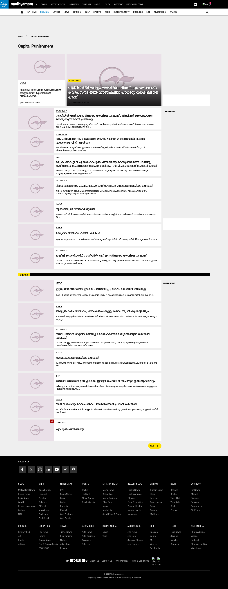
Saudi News (66, 494)
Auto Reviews (88, 536)
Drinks (173, 494)
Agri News (132, 532)
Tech (173, 526)
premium (44, 12)
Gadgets (174, 544)
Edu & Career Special (48, 544)
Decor (153, 506)
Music (105, 506)
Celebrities (107, 494)
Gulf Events (65, 518)
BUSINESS (196, 484)
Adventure (65, 544)
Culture (22, 526)
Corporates (196, 506)
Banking (195, 502)
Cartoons (43, 514)
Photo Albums (198, 532)
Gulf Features (66, 514)
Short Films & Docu (112, 514)
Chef (172, 506)
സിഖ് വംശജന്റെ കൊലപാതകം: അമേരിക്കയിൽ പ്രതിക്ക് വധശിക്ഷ (96, 404)
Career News (45, 540)
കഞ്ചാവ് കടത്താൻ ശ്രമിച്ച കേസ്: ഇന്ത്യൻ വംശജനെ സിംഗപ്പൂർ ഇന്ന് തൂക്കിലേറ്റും (106, 381)
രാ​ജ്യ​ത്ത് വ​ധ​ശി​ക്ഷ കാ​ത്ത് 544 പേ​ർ (78, 233)
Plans (152, 494)
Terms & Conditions (139, 561)
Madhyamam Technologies (109, 578)
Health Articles (134, 494)
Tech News (175, 532)
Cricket (85, 490)
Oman (63, 498)
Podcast (195, 540)
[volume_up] (36, 430)
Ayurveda (132, 514)
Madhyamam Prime (134, 4)
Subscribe (118, 4)
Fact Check (44, 518)
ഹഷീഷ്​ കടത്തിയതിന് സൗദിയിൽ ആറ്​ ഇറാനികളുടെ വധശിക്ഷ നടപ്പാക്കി (101, 255)
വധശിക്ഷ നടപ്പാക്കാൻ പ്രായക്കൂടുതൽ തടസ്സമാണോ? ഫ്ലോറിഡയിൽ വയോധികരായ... (40, 93)
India (58, 376)
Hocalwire (136, 578)
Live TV (107, 4)
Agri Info (131, 536)
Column (153, 510)
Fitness (130, 498)
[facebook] (22, 469)
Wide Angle (196, 548)
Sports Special (88, 502)
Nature (63, 540)
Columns (43, 502)
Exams (42, 536)
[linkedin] (48, 469)
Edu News (43, 532)
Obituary (22, 510)
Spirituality (155, 548)
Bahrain (64, 506)
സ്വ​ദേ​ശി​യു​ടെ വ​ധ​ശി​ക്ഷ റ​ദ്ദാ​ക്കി (75, 209)
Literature (60, 423)
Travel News (66, 532)
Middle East (67, 484)
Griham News (156, 490)
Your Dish (175, 502)
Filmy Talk (107, 502)
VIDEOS (24, 275)
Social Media (61, 134)
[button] (4, 4)
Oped (41, 484)
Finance (195, 498)
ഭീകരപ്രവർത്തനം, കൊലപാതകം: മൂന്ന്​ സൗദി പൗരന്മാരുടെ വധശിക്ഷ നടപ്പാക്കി (104, 186)
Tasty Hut (175, 498)
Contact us (107, 561)
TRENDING (169, 111)
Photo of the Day (199, 544)
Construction (156, 502)
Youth (153, 536)
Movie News (108, 490)
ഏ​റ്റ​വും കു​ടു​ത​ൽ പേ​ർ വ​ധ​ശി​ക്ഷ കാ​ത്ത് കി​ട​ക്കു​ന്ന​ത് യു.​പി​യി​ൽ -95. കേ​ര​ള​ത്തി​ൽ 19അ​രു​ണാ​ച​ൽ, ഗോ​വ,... (107, 239)
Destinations (66, 536)
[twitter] (31, 469)
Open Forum (45, 490)
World (23, 83)
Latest (56, 12)
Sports (97, 12)
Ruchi (173, 484)
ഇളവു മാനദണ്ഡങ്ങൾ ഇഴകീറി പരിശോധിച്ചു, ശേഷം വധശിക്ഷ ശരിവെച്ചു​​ (101, 289)
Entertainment (122, 12)
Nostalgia (107, 510)
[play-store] (154, 561)
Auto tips (86, 544)
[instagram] (40, 469)
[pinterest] (73, 469)
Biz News (195, 490)
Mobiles (174, 540)
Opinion (77, 12)
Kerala (59, 158)
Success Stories (135, 540)
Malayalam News (26, 490)
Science (174, 536)
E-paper (44, 4)
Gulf (87, 12)
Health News (134, 484)
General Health (134, 506)
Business (138, 12)
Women (153, 544)
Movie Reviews (110, 498)
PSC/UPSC (44, 548)
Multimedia (160, 12)
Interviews (44, 510)
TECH (107, 12)
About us (94, 561)
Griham (154, 484)
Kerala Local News (27, 506)
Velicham (86, 4)
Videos (194, 536)
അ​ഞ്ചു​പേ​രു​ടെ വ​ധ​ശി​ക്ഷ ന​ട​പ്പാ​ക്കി (77, 358)
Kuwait (59, 204)
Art (19, 536)
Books (97, 4)
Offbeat (42, 506)
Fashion (154, 532)
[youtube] (57, 469)
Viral (105, 536)
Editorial (43, 494)
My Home (31, 12)
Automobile (88, 526)
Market (194, 494)
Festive (173, 510)
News (66, 12)
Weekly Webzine (58, 4)
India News (23, 498)
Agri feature (133, 544)
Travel (173, 12)
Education (44, 526)
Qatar (63, 502)
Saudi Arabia (74, 81)
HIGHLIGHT (169, 283)
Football (85, 494)
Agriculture (134, 526)
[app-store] (159, 561)
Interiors (154, 498)
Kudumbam (74, 4)
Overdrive (86, 540)
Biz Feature (196, 510)
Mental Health (134, 510)
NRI (20, 514)
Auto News (87, 532)
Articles (42, 498)
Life (148, 12)
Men (152, 540)
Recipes (174, 490)
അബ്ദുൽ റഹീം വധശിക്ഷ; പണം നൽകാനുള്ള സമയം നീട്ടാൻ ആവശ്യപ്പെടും (102, 311)
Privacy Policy (121, 561)
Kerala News (24, 494)
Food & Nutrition (135, 502)
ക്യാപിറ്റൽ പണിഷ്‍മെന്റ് (70, 429)
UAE (62, 490)
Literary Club (24, 532)
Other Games (88, 498)
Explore (63, 548)
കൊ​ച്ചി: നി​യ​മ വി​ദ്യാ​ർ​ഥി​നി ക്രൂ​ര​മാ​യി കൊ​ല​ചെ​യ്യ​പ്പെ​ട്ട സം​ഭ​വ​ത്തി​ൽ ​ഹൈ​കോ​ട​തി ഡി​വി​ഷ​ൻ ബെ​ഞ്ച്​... (105, 295)
